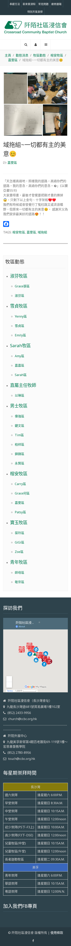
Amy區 (19, 356)
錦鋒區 (19, 454)
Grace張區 (22, 286)
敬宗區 (19, 582)
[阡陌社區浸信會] (35, 27)
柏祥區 (19, 444)
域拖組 (42, 232)
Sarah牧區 (20, 345)
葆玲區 (19, 533)
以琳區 (19, 395)
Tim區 (19, 435)
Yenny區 (21, 316)
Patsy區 (20, 512)
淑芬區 (19, 295)
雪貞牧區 (18, 306)
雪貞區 (19, 326)
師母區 (19, 572)
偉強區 (19, 416)
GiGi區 (19, 542)
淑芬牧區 (18, 276)
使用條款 (56, 933)
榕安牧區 (18, 232)
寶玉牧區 (18, 522)
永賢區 (19, 463)
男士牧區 (18, 406)
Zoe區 (19, 552)
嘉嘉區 (19, 365)
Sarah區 (21, 375)
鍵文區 (19, 425)
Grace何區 (22, 493)
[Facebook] (35, 224)
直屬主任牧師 (23, 385)
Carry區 (20, 484)
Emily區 (20, 335)
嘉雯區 (12, 162)
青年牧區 (18, 562)
